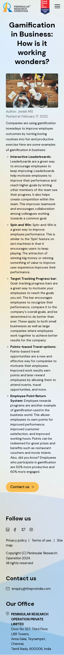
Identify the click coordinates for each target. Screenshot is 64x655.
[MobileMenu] (57, 6)
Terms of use (41, 540)
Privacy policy (16, 540)
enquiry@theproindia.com (31, 589)
